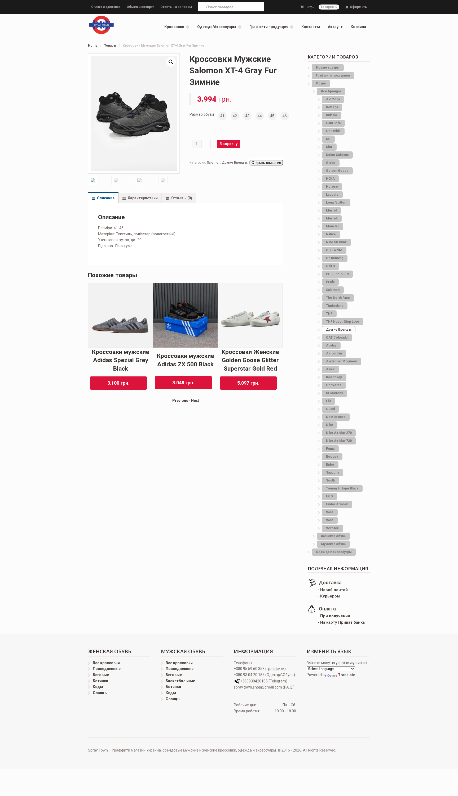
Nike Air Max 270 (339, 433)
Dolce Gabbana (337, 155)
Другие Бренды (234, 162)
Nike (329, 425)
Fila (328, 401)
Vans (329, 512)
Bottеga (332, 107)
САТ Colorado (337, 337)
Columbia (333, 131)
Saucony (332, 472)
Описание (105, 198)
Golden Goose (337, 171)
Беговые (101, 675)
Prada (330, 282)
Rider (330, 464)
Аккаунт (335, 27)
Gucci (330, 409)
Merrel (331, 210)
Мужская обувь (333, 544)
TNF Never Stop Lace (342, 321)
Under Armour (337, 504)
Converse (334, 385)
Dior (329, 147)
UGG (329, 496)
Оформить (358, 7)
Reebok (332, 456)
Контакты (310, 27)
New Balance (336, 417)
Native (331, 234)
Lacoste (332, 194)
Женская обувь (333, 536)
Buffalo (331, 115)
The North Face (338, 298)
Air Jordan (334, 353)
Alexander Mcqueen (341, 361)
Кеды (98, 687)
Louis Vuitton (336, 202)
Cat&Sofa (333, 123)
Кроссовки (174, 27)
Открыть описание (266, 163)
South (330, 480)
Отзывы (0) (181, 198)
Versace (332, 528)
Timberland (334, 306)
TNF (329, 314)
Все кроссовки (106, 663)
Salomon (213, 162)
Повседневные (107, 669)
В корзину (228, 144)
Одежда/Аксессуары (216, 27)
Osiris (330, 266)
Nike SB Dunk (336, 242)
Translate (346, 675)
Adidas (331, 345)
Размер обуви (202, 114)
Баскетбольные (180, 681)
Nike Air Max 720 (339, 441)
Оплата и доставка (105, 7)
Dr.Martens (334, 393)
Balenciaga (334, 377)
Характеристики (143, 198)
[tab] (103, 198)
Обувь (321, 83)
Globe (330, 163)
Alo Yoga (333, 99)
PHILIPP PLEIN (337, 274)
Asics (330, 369)
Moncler (332, 226)
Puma (330, 449)
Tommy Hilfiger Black (342, 488)
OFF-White (334, 250)
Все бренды (331, 91)
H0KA (330, 179)
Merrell (331, 218)
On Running (334, 258)
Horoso (332, 186)
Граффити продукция (268, 27)
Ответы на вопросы (176, 7)
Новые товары (328, 67)
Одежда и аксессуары (334, 552)
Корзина (358, 27)
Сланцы (100, 693)
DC (328, 139)
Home (93, 45)
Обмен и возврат (140, 7)
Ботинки (100, 681)
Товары (110, 45)
